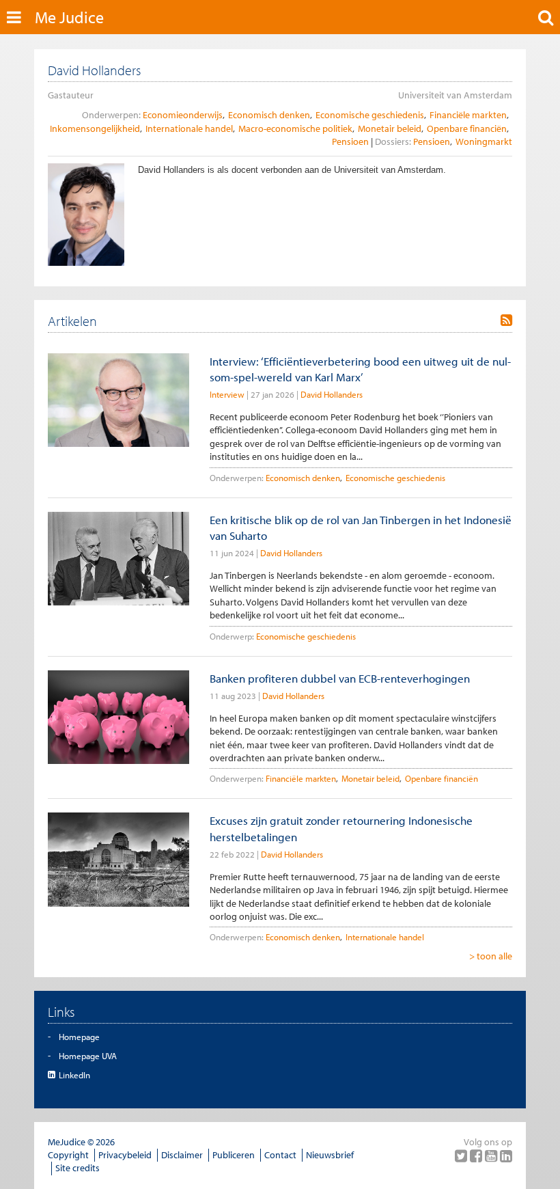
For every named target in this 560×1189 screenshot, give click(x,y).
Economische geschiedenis (370, 115)
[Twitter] (462, 1155)
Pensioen (350, 141)
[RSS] (506, 320)
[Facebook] (477, 1155)
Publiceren (233, 1155)
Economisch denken (269, 115)
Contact (280, 1155)
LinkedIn (74, 1074)
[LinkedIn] (506, 1155)
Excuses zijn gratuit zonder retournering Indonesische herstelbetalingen (341, 828)
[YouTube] (492, 1155)
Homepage (79, 1036)
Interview (227, 394)
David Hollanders (331, 394)
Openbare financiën (467, 128)
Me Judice (69, 17)
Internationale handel (189, 128)
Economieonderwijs (183, 115)
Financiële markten (468, 115)
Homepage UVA (88, 1055)
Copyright (68, 1155)
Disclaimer (182, 1155)
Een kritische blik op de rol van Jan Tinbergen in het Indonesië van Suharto (361, 527)
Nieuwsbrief (330, 1155)
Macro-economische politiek (295, 128)
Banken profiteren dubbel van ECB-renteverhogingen (340, 678)
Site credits (77, 1168)
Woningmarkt (484, 141)
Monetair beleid (389, 128)
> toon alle (490, 956)
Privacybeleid (125, 1155)
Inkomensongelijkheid (95, 128)
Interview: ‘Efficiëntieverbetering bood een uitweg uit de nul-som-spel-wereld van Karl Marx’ (360, 369)
